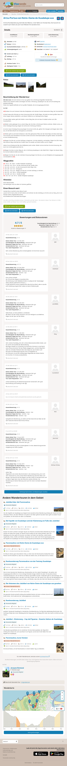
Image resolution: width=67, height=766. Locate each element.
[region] (34, 700)
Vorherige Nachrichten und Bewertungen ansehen (33, 492)
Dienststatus (28, 762)
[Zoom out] (62, 695)
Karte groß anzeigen (33, 732)
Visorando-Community (9, 758)
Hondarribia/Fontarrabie (49, 46)
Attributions (13, 710)
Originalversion (25, 682)
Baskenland (47, 44)
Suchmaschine (44, 656)
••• (9, 14)
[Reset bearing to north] (62, 698)
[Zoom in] (62, 692)
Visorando (5, 14)
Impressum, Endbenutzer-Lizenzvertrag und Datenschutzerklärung (10, 750)
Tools (5, 11)
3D (60, 709)
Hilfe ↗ (22, 11)
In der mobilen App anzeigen (16, 71)
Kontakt (5, 755)
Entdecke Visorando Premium (48, 60)
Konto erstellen (51, 11)
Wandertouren (14, 11)
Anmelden (61, 11)
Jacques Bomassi (17, 668)
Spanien (42, 41)
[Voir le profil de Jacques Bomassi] (6, 672)
